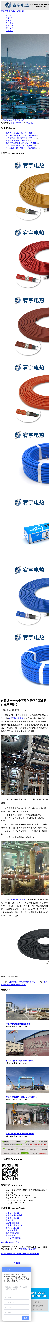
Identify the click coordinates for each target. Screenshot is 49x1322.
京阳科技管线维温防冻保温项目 (19, 1024)
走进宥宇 (9, 18)
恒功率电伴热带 (12, 1218)
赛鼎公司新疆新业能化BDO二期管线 (21, 1097)
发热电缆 (9, 1220)
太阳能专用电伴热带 (14, 1215)
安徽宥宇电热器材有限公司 (12, 11)
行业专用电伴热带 (13, 1238)
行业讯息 (13, 120)
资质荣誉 (9, 23)
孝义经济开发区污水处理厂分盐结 (20, 1061)
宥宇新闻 (9, 26)
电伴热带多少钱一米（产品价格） (20, 133)
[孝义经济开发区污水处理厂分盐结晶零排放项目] (27, 1056)
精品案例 (9, 28)
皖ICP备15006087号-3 (10, 1242)
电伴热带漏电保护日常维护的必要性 (21, 143)
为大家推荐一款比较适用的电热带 (20, 138)
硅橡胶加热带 (11, 1230)
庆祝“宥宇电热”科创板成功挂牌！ (20, 146)
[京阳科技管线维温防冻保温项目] (27, 1019)
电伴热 (4, 1254)
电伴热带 (11, 1254)
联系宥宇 (9, 31)
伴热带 (26, 1254)
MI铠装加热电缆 (12, 1223)
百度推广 (24, 1249)
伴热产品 (9, 21)
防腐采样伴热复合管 (14, 1225)
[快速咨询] (24, 1145)
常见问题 (21, 120)
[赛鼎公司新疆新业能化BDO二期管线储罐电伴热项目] (27, 1092)
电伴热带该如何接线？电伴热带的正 (21, 136)
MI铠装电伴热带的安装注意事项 (22, 982)
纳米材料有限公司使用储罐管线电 (20, 1134)
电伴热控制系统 (12, 1233)
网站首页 (9, 16)
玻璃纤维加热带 (12, 1228)
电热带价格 (34, 1254)
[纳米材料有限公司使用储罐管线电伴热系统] (27, 1129)
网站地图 (32, 1249)
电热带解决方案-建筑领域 (16, 141)
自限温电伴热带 (16, 718)
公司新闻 (5, 120)
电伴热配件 (10, 1235)
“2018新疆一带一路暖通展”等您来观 (21, 148)
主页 (12, 123)
